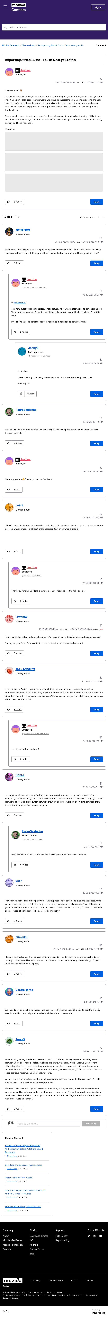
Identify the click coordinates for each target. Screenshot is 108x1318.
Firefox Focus (37, 1249)
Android (34, 1244)
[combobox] (54, 27)
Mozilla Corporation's (16, 1292)
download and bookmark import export (23, 1165)
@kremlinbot (20, 302)
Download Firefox (39, 1236)
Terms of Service (56, 1280)
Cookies (89, 1280)
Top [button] (7, 1311)
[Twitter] (88, 1236)
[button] (8, 202)
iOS (31, 1240)
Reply (96, 202)
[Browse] (5, 6)
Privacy (74, 1280)
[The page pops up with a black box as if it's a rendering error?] (98, 217)
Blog (32, 1253)
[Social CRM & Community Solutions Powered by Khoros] (99, 1312)
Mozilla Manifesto (12, 1240)
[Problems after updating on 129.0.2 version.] (103, 217)
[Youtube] (100, 1236)
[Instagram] (94, 1236)
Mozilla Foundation (13, 1244)
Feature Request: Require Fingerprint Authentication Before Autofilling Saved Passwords (24, 1148)
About (6, 1236)
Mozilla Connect (18, 7)
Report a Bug (62, 1240)
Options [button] (100, 45)
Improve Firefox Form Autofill (18, 1177)
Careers (7, 1249)
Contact (6, 1286)
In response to (35, 287)
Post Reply (91, 1123)
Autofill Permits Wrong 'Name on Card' (23, 1206)
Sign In (98, 7)
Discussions (28, 45)
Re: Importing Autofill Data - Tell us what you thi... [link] (61, 45)
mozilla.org (35, 1280)
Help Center (61, 1236)
